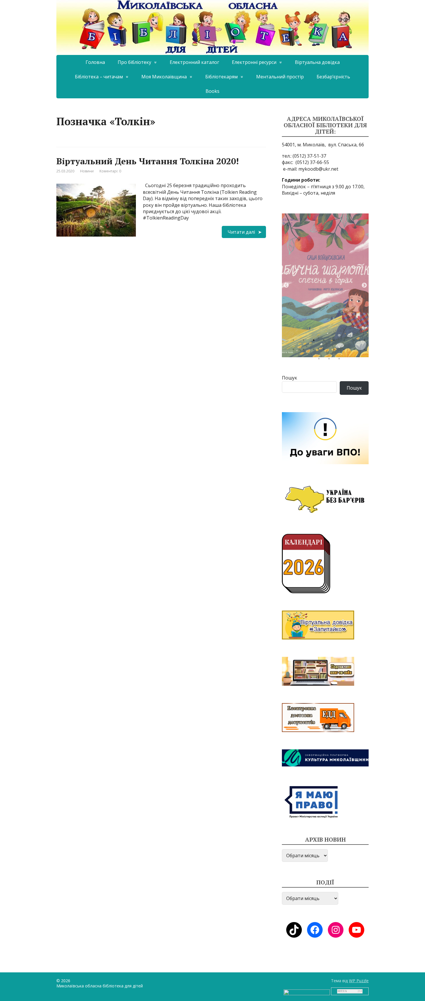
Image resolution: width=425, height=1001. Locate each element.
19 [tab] (340, 360)
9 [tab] (295, 351)
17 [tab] (320, 360)
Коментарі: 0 (110, 171)
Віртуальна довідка (317, 62)
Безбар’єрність (333, 76)
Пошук (289, 378)
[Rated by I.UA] (307, 992)
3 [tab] (315, 341)
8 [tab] (366, 341)
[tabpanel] (325, 285)
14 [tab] (345, 351)
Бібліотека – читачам (99, 76)
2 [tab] (305, 341)
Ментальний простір (280, 76)
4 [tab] (325, 341)
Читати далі (241, 232)
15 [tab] (356, 351)
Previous (286, 285)
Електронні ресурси (254, 62)
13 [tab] (335, 351)
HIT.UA (342, 991)
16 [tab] (366, 351)
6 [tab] (345, 341)
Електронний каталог (194, 62)
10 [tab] (305, 351)
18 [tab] (330, 360)
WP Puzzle (359, 980)
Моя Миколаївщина (164, 76)
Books (212, 91)
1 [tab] (295, 341)
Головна (95, 62)
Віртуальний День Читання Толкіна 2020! (147, 161)
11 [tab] (315, 351)
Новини (87, 171)
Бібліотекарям (221, 76)
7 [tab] (356, 341)
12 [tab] (325, 351)
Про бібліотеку (134, 62)
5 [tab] (335, 341)
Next (364, 285)
